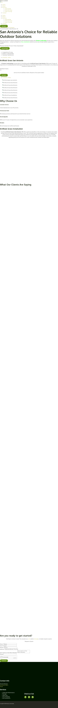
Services (4, 7)
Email (2, 645)
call (29, 639)
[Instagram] (29, 697)
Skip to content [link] (4, 0)
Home (3, 4)
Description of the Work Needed (9, 652)
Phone (2, 647)
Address (2, 649)
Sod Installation (6, 698)
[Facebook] (25, 697)
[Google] (32, 697)
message (36, 639)
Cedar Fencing (8, 11)
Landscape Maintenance (8, 692)
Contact (4, 12)
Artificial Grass (8, 10)
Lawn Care (5, 695)
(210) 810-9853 (4, 685)
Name (2, 644)
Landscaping (8, 8)
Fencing (4, 694)
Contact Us (4, 660)
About (3, 6)
